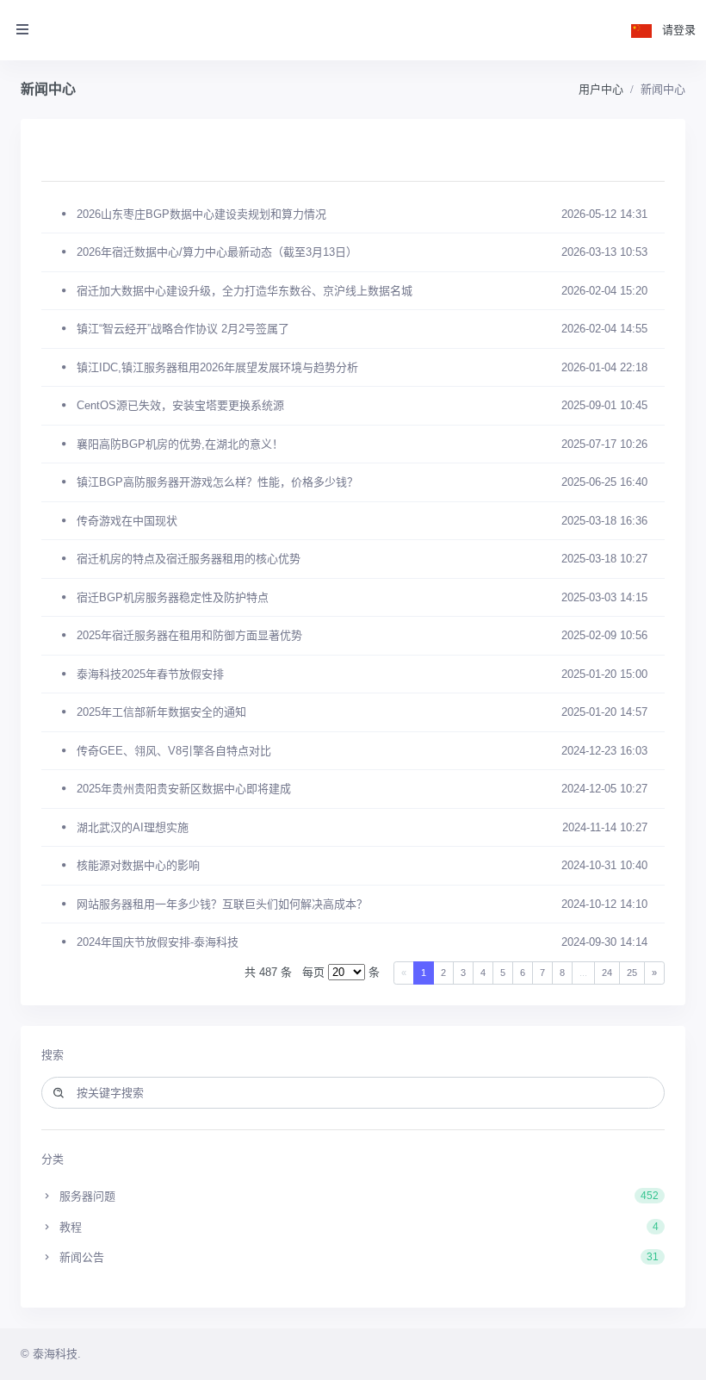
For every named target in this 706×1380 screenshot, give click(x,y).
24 (607, 972)
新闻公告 (357, 1257)
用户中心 (601, 89)
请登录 (679, 29)
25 (632, 972)
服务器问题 (357, 1196)
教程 (357, 1227)
